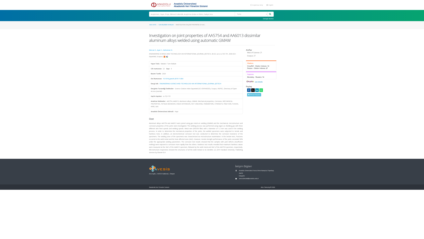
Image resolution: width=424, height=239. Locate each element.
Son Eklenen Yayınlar (166, 25)
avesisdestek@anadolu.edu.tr (249, 178)
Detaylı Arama (268, 18)
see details (259, 82)
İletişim (172, 174)
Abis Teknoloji (265, 187)
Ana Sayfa (152, 25)
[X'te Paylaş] (253, 90)
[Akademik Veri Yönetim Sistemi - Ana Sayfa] (161, 5)
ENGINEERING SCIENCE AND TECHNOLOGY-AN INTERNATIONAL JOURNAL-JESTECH (190, 84)
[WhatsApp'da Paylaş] (261, 90)
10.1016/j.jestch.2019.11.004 (173, 79)
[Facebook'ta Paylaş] (249, 90)
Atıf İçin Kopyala (255, 95)
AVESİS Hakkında (162, 174)
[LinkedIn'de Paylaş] (257, 90)
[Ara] (270, 14)
